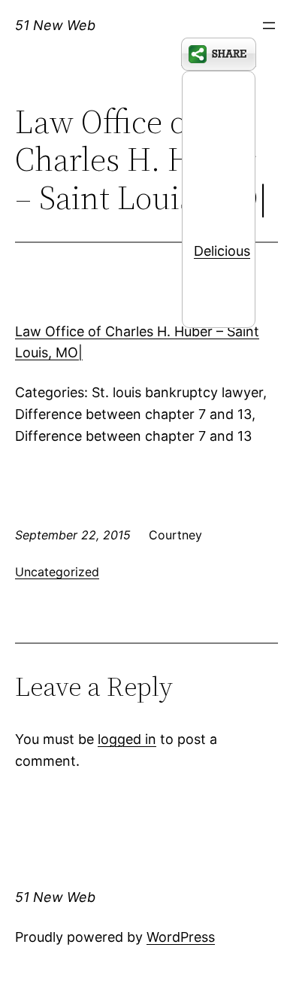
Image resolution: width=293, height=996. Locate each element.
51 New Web (55, 25)
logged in (127, 739)
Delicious (222, 251)
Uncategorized (57, 571)
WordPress (180, 937)
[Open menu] (269, 26)
